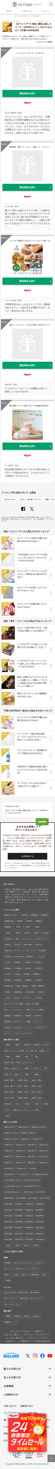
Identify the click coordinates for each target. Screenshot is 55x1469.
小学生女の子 (24, 1174)
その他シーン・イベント (24, 1027)
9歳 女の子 (44, 1162)
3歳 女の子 (44, 1145)
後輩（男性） (11, 1092)
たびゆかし (9, 1341)
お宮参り (9, 956)
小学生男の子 (11, 1174)
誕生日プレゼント (12, 915)
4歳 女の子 (21, 1151)
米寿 (8, 933)
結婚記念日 (10, 921)
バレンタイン (29, 939)
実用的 (8, 1263)
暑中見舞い (28, 945)
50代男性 (9, 1227)
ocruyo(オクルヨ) (11, 806)
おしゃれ (18, 1263)
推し (37, 1110)
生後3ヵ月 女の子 (12, 1133)
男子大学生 (33, 1198)
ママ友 (46, 1045)
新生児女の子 (24, 1127)
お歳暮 (42, 950)
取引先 (8, 1104)
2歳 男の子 (10, 1145)
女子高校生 (21, 1198)
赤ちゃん (18, 1110)
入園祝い (28, 962)
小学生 (33, 1168)
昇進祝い (9, 980)
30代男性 (19, 1216)
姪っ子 (17, 1074)
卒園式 (27, 974)
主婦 (37, 1104)
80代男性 (9, 1239)
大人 (18, 1104)
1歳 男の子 (26, 1139)
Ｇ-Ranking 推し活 (42, 1341)
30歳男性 (40, 1210)
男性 (18, 1245)
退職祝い (29, 980)
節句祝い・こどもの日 (36, 956)
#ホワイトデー (10, 499)
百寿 (37, 933)
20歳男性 (40, 1204)
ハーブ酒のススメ (24, 1341)
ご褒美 (20, 1004)
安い (45, 1275)
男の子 (36, 1245)
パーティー (10, 1033)
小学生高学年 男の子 (32, 1186)
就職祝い (37, 974)
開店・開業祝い (38, 986)
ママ (8, 1110)
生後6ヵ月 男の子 (28, 1133)
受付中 (9, 11)
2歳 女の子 (21, 1145)
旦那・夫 (24, 1051)
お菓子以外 (23, 1292)
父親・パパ (44, 1051)
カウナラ (32, 1338)
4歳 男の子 (10, 1151)
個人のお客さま (12, 1368)
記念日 (25, 915)
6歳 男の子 (10, 1156)
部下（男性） (24, 1086)
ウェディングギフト (25, 1033)
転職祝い (19, 980)
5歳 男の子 (33, 1151)
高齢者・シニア (11, 1322)
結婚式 (20, 921)
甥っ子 (8, 1074)
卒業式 (39, 968)
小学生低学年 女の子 (13, 1180)
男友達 (27, 1045)
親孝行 (28, 1016)
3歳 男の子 (33, 1145)
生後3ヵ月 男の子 (39, 1127)
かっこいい (10, 1269)
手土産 (39, 998)
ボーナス (19, 1021)
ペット (38, 1021)
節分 (18, 939)
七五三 (8, 962)
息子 (27, 1056)
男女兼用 (35, 1275)
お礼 (8, 998)
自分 (8, 1116)
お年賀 (8, 939)
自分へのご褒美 (33, 1004)
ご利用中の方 (11, 1394)
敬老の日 (9, 950)
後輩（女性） (24, 1092)
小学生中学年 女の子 (13, 1186)
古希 (18, 927)
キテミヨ (28, 1334)
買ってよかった (23, 1269)
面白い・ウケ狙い (12, 1275)
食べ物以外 (35, 1292)
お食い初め (20, 956)
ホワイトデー (43, 939)
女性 (8, 1245)
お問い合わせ (10, 1405)
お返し (41, 992)
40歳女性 (29, 1216)
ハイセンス (29, 1263)
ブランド (36, 1269)
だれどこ (28, 1331)
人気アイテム (27, 11)
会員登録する (27, 856)
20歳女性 (29, 1204)
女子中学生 (41, 1192)
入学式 (8, 974)
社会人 (36, 1316)
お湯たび (38, 1331)
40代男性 (19, 1222)
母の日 (8, 945)
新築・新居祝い (23, 986)
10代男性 (19, 1204)
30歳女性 (29, 1210)
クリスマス (32, 950)
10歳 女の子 (22, 1168)
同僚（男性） (24, 1098)
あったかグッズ (11, 1298)
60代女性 (40, 1227)
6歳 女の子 (21, 1156)
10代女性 (9, 1204)
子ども (36, 1068)
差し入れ (31, 1010)
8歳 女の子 (21, 1162)
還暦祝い (9, 927)
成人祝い (29, 968)
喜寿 (28, 927)
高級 (8, 1280)
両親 (18, 1056)
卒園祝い (9, 968)
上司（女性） (11, 1098)
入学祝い (38, 962)
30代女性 (9, 1216)
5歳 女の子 (44, 1151)
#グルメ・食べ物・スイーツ (30, 499)
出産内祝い (31, 992)
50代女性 (40, 1222)
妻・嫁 (34, 1051)
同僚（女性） (38, 1098)
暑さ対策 (24, 1298)
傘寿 (37, 927)
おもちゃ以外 (11, 1292)
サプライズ (10, 1004)
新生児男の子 (11, 1127)
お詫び (8, 1027)
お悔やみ (38, 1016)
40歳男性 (40, 1216)
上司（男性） (38, 1092)
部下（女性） (38, 1086)
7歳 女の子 (44, 1156)
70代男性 (29, 1233)
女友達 (36, 1045)
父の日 (17, 945)
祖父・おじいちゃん (25, 1062)
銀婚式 (39, 921)
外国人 (27, 1316)
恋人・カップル (11, 1051)
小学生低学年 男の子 (40, 1174)
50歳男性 (29, 1222)
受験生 (17, 1316)
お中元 (39, 945)
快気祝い (19, 1016)
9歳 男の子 (33, 1162)
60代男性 (9, 1233)
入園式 (17, 974)
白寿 (27, 933)
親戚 (27, 1068)
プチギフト (28, 998)
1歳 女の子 (38, 1139)
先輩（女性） (24, 1080)
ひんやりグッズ (37, 1298)
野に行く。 (21, 1338)
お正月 (46, 933)
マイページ (46, 11)
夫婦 (27, 1104)
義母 (37, 1074)
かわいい (40, 1263)
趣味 (29, 1021)
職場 (8, 1316)
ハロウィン (20, 950)
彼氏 (8, 1045)
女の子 (27, 1245)
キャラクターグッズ (13, 1304)
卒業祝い (19, 968)
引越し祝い (10, 986)
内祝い (8, 992)
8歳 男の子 (10, 1162)
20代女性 (9, 1210)
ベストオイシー (41, 1334)
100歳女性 (40, 1239)
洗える (25, 1275)
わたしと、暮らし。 (13, 1334)
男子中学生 (29, 1192)
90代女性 (19, 1239)
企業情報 (8, 1386)
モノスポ (9, 1338)
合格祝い (18, 962)
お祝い (17, 998)
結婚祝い (35, 915)
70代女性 (19, 1233)
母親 (8, 1056)
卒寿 (18, 933)
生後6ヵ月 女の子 (12, 1139)
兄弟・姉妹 (10, 1062)
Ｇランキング (15, 1331)
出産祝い (45, 915)
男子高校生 (10, 1198)
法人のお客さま (12, 1377)
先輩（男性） (11, 1080)
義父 (27, 1074)
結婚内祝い (19, 992)
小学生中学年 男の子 (32, 1180)
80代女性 (40, 1233)
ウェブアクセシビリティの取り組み (21, 1412)
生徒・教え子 (11, 1086)
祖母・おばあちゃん (13, 1068)
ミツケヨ (42, 1338)
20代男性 (19, 1210)
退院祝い (9, 1016)
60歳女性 (19, 1227)
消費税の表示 (26, 1405)
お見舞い (41, 1010)
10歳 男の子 (10, 1168)
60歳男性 (29, 1227)
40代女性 (9, 1222)
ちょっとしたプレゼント (15, 1010)
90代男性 (29, 1239)
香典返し (9, 1021)
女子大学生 (45, 1198)
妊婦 (46, 1104)
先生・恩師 (37, 1080)
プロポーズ (41, 1027)
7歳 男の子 (33, 1156)
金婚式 (29, 921)
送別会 (39, 980)
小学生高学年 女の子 (13, 1192)
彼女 (18, 1045)
